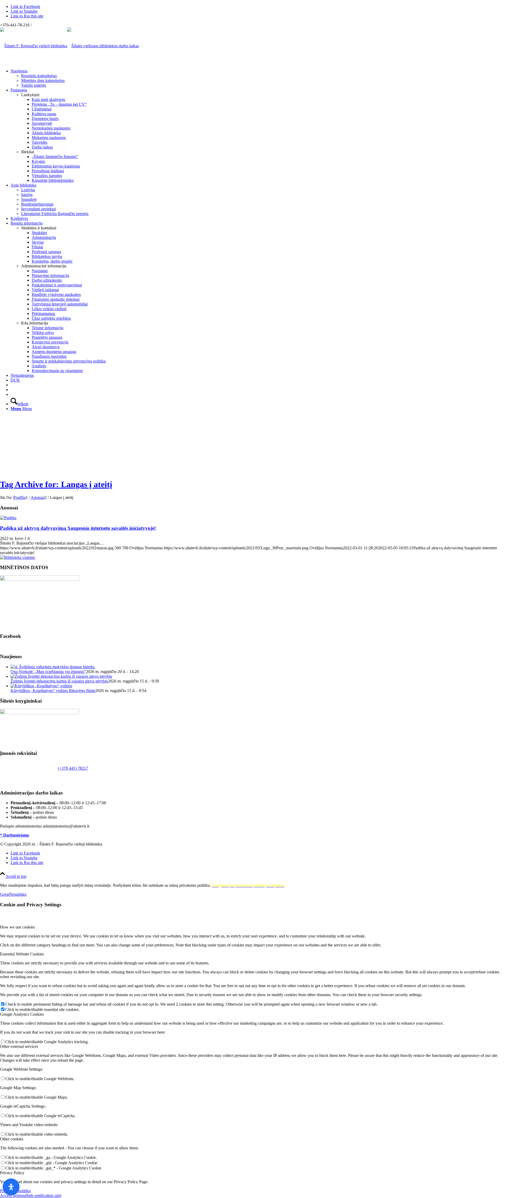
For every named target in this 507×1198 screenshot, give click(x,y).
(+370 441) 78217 (73, 768)
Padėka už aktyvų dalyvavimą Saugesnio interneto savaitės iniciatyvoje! (78, 528)
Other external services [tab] (19, 1046)
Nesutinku (17, 894)
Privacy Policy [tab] (12, 1173)
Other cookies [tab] (11, 1139)
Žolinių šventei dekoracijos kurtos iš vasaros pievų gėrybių (59, 681)
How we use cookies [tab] (17, 927)
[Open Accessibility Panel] (11, 1186)
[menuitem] (259, 78)
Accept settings (12, 1195)
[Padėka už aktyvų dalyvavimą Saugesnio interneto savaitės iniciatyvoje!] (8, 518)
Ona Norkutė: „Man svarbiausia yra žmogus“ (48, 671)
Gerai (4, 894)
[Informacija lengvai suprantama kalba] (12, 385)
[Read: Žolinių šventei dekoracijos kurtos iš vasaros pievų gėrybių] (61, 676)
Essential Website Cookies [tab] (22, 954)
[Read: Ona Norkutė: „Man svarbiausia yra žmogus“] (53, 667)
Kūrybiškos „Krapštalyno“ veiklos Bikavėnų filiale (53, 690)
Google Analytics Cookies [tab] (22, 1014)
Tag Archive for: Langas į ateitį (56, 484)
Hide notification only (43, 1195)
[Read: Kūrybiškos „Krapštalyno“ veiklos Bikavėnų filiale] (41, 686)
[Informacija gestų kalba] (12, 389)
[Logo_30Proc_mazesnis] (33, 46)
